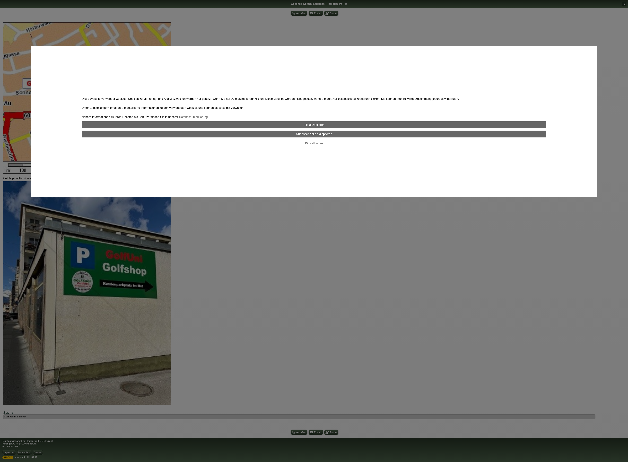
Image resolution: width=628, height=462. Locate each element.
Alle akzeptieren (314, 124)
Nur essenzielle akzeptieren (314, 134)
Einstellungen (314, 143)
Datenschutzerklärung (193, 117)
